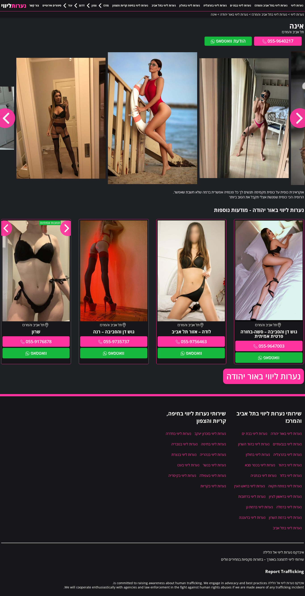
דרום (82, 5)
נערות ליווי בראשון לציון (285, 496)
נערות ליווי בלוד (291, 475)
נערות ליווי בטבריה (184, 444)
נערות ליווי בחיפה (213, 444)
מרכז (106, 5)
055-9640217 (280, 41)
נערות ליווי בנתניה (263, 475)
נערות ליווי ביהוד (290, 465)
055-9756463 (194, 341)
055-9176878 (39, 341)
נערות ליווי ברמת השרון (285, 517)
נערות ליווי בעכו (188, 465)
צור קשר (34, 5)
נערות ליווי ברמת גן (259, 507)
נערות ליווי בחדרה (178, 433)
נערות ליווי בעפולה (212, 475)
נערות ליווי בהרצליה (215, 5)
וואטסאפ (271, 358)
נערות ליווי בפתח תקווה (285, 486)
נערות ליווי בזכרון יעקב (210, 433)
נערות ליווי (297, 5)
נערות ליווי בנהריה (213, 454)
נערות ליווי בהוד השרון (253, 444)
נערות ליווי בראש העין (249, 486)
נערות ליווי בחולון (189, 5)
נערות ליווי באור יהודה (263, 376)
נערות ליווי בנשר (214, 465)
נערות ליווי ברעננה (252, 517)
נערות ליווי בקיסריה (182, 475)
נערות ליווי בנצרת (183, 454)
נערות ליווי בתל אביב (164, 5)
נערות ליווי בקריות (213, 486)
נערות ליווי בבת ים (240, 5)
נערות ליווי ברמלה (289, 507)
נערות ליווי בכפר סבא (260, 465)
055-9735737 (116, 341)
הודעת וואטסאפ (231, 41)
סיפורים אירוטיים (51, 5)
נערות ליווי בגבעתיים (287, 444)
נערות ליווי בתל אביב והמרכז (271, 5)
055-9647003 (271, 346)
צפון (94, 5)
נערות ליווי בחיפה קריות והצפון (130, 5)
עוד (70, 5)
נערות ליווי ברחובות (251, 496)
